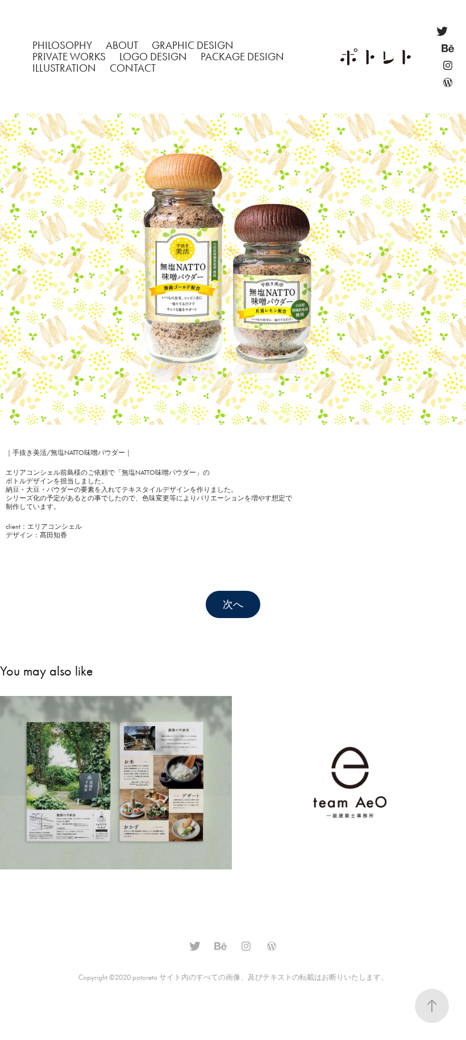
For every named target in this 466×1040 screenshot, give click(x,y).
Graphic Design (193, 45)
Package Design (242, 56)
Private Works (69, 56)
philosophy (62, 45)
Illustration (64, 67)
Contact (133, 67)
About (122, 45)
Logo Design (153, 56)
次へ (233, 604)
